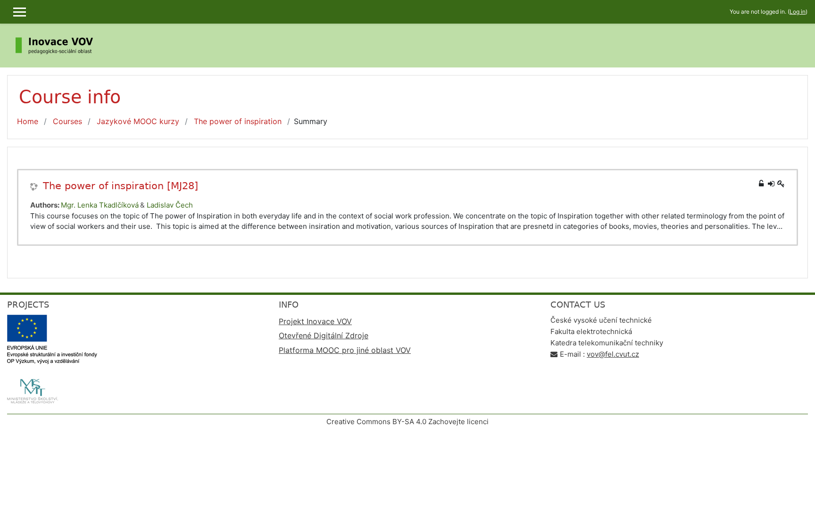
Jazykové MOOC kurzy (138, 121)
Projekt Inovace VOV (315, 321)
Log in (798, 11)
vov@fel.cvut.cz (613, 354)
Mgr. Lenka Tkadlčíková (100, 205)
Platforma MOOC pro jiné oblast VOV (345, 350)
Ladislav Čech (170, 205)
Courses (67, 121)
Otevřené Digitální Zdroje (323, 335)
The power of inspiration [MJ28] (120, 186)
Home (27, 121)
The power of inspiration (238, 121)
